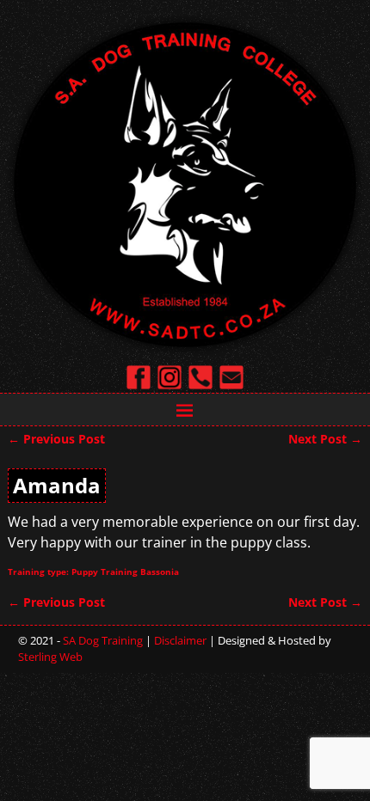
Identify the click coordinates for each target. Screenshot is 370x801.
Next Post (325, 439)
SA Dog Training (103, 640)
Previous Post (56, 439)
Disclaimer (180, 640)
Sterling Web (50, 656)
